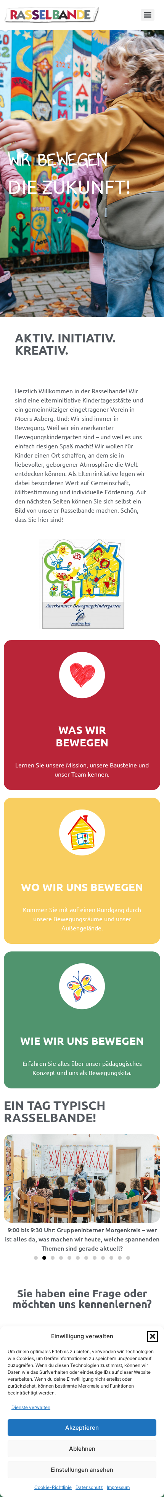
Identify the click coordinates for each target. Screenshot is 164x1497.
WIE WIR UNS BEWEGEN (82, 1040)
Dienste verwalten (30, 1407)
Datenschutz (89, 1487)
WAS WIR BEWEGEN (82, 736)
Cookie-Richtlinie (53, 1487)
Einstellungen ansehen (82, 1469)
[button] (152, 1336)
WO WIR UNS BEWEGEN (82, 886)
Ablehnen (82, 1448)
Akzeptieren (82, 1427)
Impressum (118, 1487)
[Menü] (147, 15)
